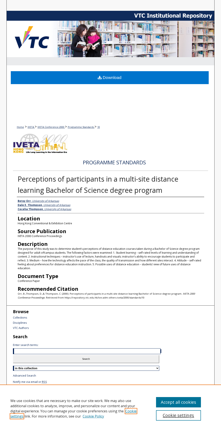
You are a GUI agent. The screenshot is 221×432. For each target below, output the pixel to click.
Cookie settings (178, 415)
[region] (110, 408)
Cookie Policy (93, 416)
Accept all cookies (178, 402)
